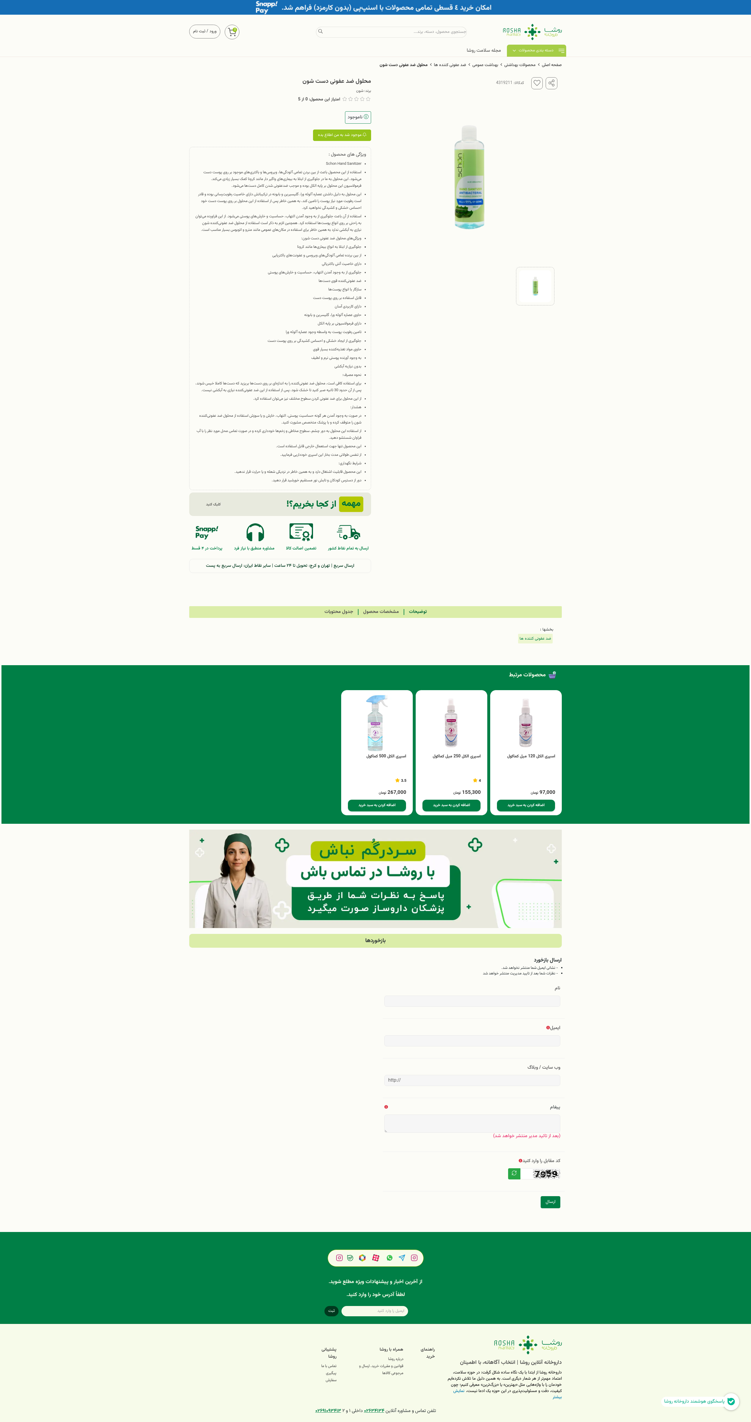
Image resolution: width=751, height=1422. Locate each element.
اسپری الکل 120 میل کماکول (531, 757)
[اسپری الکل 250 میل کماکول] (451, 723)
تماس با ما (328, 1366)
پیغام (555, 1107)
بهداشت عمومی (485, 65)
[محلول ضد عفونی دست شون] (503, 1345)
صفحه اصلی (552, 65)
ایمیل (555, 1028)
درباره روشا (395, 1359)
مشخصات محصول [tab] (381, 612)
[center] (320, 32)
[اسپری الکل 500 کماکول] (377, 723)
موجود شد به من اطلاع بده (340, 135)
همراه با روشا (391, 1349)
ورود (212, 31)
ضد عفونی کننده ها (450, 65)
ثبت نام (199, 31)
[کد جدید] (514, 1173)
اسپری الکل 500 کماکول (386, 757)
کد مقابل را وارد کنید (541, 1161)
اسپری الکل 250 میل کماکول (457, 757)
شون (359, 91)
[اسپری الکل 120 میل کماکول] (526, 723)
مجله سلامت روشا (484, 50)
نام (557, 988)
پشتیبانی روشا (329, 1353)
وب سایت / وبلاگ (543, 1067)
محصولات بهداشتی (520, 65)
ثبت (331, 1311)
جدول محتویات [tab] (338, 612)
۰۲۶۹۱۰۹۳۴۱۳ (328, 1411)
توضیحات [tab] (418, 612)
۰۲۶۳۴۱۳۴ (374, 1411)
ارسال (550, 1202)
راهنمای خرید (428, 1353)
